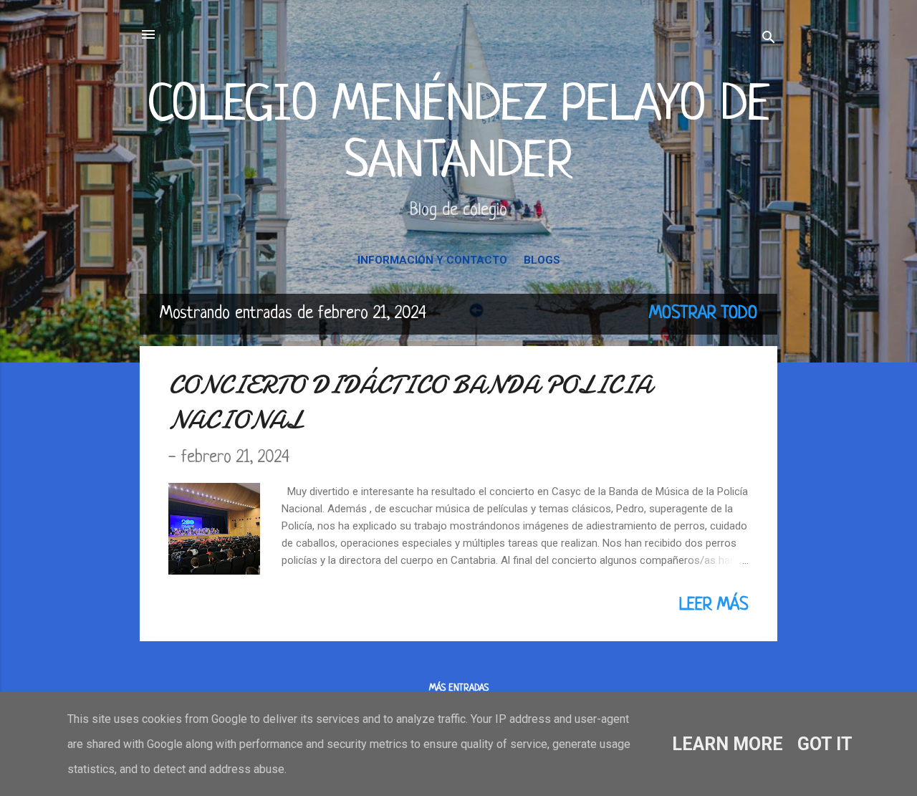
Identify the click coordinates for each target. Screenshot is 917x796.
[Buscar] (768, 39)
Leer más (714, 605)
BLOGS (542, 260)
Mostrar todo (703, 314)
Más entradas (459, 688)
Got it (825, 744)
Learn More (727, 744)
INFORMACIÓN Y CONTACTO (432, 260)
